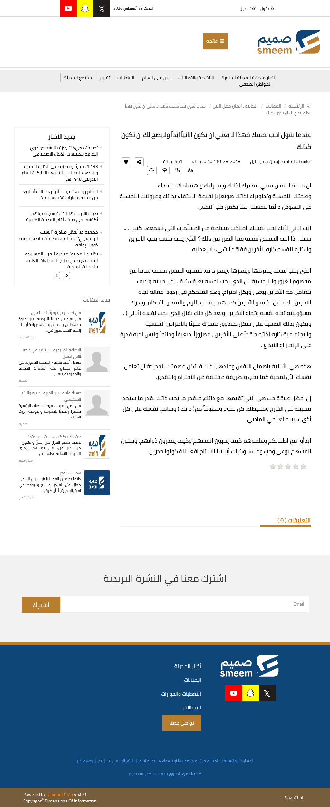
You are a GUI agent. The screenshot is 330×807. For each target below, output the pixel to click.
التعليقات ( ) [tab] (294, 520)
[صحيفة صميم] (289, 41)
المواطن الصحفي (255, 84)
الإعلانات (192, 680)
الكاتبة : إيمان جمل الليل (235, 106)
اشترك (41, 604)
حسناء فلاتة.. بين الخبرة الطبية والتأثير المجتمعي (50, 396)
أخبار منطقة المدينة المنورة (248, 77)
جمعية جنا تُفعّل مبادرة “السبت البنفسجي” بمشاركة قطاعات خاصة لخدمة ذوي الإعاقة (58, 238)
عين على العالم (156, 77)
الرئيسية (296, 106)
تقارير (105, 77)
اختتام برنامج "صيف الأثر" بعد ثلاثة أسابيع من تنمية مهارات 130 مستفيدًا (60, 194)
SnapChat (294, 797)
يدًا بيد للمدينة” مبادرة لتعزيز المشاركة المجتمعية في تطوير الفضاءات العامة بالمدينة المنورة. (61, 260)
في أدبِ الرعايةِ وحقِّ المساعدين (56, 312)
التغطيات (125, 77)
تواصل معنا (182, 722)
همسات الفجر (70, 472)
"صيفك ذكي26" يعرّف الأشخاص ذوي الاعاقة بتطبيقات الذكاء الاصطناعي (64, 150)
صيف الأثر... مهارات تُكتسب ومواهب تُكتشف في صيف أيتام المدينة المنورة (62, 216)
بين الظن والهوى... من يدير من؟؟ (54, 436)
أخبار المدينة (187, 666)
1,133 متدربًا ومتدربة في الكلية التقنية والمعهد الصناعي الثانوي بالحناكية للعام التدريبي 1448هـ (60, 172)
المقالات (273, 106)
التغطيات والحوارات (181, 693)
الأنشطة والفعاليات (196, 77)
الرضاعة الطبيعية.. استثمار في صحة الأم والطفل (52, 353)
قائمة (212, 41)
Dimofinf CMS (59, 794)
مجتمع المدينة (78, 77)
